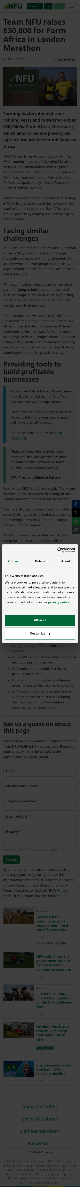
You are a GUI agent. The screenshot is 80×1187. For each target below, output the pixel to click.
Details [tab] (40, 561)
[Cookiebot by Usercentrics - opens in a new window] (57, 550)
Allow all (40, 620)
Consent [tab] (14, 561)
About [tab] (65, 561)
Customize (37, 633)
